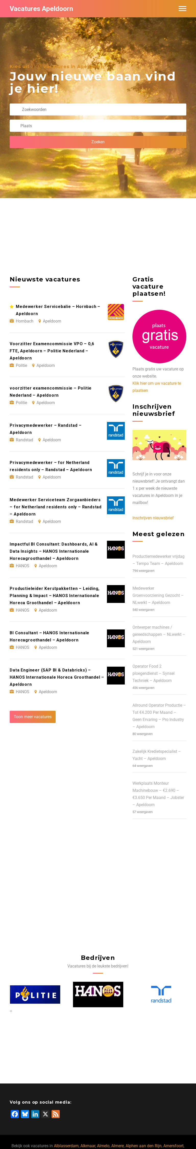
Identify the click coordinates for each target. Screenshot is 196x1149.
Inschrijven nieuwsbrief (153, 517)
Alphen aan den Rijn (144, 1145)
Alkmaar (87, 1145)
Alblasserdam (66, 1145)
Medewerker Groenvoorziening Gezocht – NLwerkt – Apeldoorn (158, 595)
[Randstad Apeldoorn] (161, 994)
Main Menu (182, 8)
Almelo (103, 1145)
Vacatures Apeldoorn (41, 8)
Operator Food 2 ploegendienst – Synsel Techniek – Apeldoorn (153, 673)
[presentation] (10, 1010)
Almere (117, 1145)
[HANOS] (98, 995)
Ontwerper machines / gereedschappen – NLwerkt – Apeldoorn (158, 634)
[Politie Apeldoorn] (35, 994)
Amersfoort (173, 1145)
